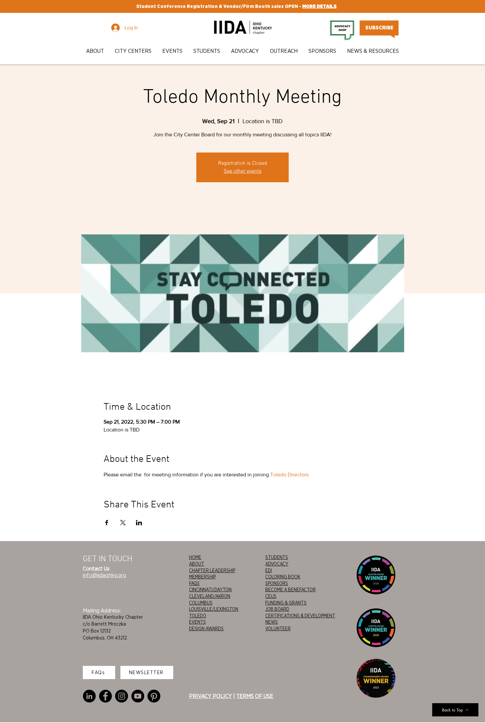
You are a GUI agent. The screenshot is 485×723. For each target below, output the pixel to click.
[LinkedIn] (89, 696)
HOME (195, 557)
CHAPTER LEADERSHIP (212, 570)
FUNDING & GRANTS (286, 602)
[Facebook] (105, 696)
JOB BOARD (277, 609)
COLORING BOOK (282, 576)
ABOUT (196, 564)
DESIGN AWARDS (206, 628)
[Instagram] (121, 696)
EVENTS (197, 622)
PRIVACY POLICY (210, 696)
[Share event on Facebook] (107, 522)
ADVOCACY (276, 564)
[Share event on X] (123, 522)
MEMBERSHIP (202, 576)
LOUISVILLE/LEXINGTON (213, 609)
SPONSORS (276, 583)
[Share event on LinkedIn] (139, 522)
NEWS (271, 622)
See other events (243, 171)
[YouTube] (137, 696)
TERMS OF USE (254, 696)
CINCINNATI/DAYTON (210, 589)
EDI (268, 570)
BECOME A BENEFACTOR (290, 589)
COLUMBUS (200, 602)
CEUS (270, 596)
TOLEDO (197, 615)
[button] (95, 51)
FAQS (194, 583)
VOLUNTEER (278, 628)
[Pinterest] (153, 696)
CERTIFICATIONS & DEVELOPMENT (300, 615)
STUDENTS (276, 557)
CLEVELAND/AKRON (209, 596)
